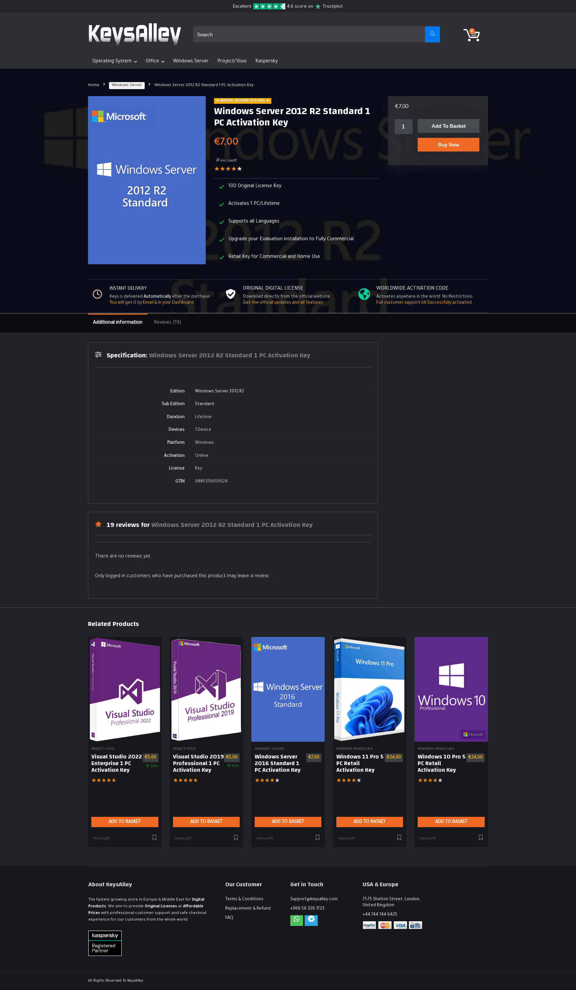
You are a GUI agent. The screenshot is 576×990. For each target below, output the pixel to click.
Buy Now (448, 144)
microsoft (228, 161)
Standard (204, 404)
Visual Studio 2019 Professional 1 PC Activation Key (198, 763)
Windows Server (191, 61)
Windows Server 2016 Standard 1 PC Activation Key (278, 763)
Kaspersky (266, 61)
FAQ (229, 918)
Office (152, 61)
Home (93, 85)
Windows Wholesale (354, 749)
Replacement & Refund (248, 909)
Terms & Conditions (244, 899)
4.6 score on (300, 6)
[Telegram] (311, 920)
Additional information (117, 323)
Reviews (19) (167, 323)
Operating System (112, 61)
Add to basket (449, 126)
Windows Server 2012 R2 (219, 391)
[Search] (432, 34)
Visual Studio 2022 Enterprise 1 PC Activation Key (116, 763)
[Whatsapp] (296, 920)
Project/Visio (232, 61)
